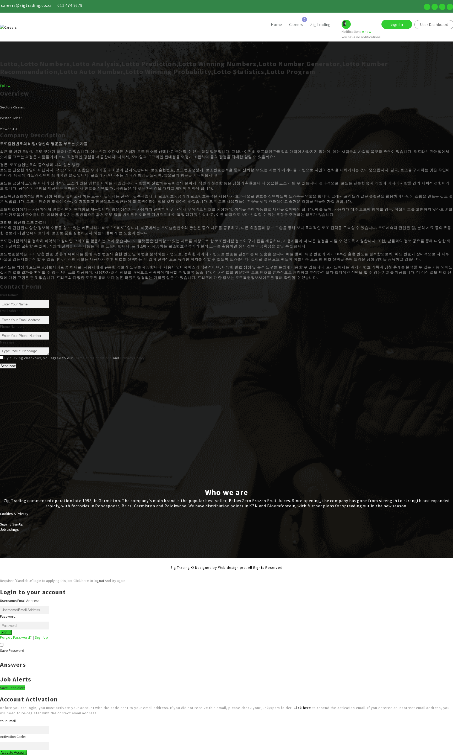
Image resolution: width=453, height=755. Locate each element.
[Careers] (56, 27)
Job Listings (9, 529)
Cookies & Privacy (14, 513)
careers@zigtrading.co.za (26, 5)
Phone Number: (12, 326)
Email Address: (11, 310)
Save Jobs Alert (12, 687)
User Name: (9, 295)
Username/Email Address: (20, 600)
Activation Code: (13, 736)
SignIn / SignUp (11, 524)
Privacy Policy (132, 358)
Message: (7, 342)
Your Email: (8, 720)
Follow (5, 85)
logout (99, 580)
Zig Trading (320, 24)
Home (276, 24)
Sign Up (41, 637)
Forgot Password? (16, 637)
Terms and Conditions (93, 358)
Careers (296, 24)
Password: (8, 616)
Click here (302, 707)
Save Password (12, 650)
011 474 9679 (70, 5)
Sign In (397, 24)
